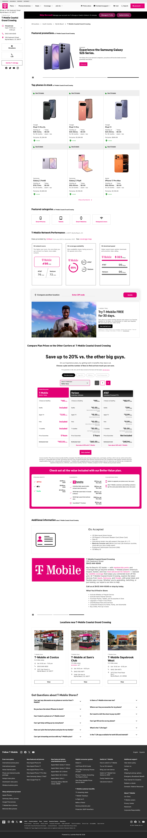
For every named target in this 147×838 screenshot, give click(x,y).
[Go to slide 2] (76, 78)
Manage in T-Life (107, 15)
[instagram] (17, 68)
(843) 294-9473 (116, 669)
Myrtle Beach (59, 24)
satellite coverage (96, 574)
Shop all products (85, 200)
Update (130, 295)
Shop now (83, 64)
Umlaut (49, 239)
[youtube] (14, 68)
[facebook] (6, 68)
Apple (99, 578)
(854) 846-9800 (42, 666)
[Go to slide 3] (108, 78)
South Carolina (47, 24)
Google (118, 578)
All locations (35, 24)
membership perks (121, 567)
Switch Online (124, 15)
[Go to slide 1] (43, 78)
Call (12, 55)
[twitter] (10, 68)
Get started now (105, 326)
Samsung (107, 578)
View (48, 682)
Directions (12, 47)
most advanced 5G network (118, 572)
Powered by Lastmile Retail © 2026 (73, 834)
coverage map (86, 239)
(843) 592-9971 (79, 671)
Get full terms (126, 330)
